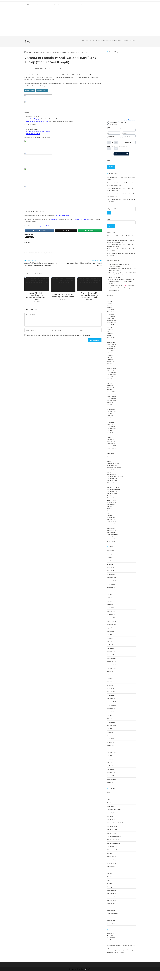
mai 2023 (109, 383)
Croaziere (109, 496)
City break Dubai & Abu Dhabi (115, 476)
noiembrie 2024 (111, 344)
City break (110, 472)
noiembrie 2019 (111, 448)
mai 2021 (109, 418)
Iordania (109, 506)
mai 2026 (109, 305)
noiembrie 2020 (111, 424)
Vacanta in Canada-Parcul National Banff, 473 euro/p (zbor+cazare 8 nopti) (123, 41)
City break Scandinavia (113, 489)
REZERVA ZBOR (30, 91)
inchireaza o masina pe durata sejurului (38, 131)
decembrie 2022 (111, 394)
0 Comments (63, 69)
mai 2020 (109, 435)
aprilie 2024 (110, 359)
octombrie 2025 (111, 320)
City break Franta (112, 478)
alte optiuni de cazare (33, 134)
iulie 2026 (109, 301)
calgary (38, 253)
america (30, 253)
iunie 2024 (110, 355)
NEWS (109, 513)
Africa (108, 457)
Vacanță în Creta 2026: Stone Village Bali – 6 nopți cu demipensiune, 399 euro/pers (122, 281)
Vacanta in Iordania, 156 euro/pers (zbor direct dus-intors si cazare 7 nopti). (89, 295)
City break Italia (111, 483)
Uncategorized (111, 517)
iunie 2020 (110, 433)
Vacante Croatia (111, 519)
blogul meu (53, 219)
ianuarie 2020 (111, 444)
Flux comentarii (111, 937)
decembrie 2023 (111, 368)
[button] (28, 5)
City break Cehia (111, 474)
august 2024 (110, 351)
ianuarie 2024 (111, 366)
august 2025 (110, 325)
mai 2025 (109, 331)
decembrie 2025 (111, 316)
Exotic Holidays (111, 502)
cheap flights (110, 470)
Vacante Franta (111, 526)
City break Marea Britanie (114, 485)
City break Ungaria (112, 493)
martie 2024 (110, 361)
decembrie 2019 (111, 446)
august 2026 (110, 299)
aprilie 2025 (110, 333)
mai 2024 (109, 357)
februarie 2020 (111, 441)
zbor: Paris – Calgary (32, 119)
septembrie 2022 (111, 400)
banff (34, 253)
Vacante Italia (111, 532)
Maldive (109, 509)
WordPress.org (111, 940)
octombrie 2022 (111, 398)
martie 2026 (110, 310)
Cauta (108, 160)
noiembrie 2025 (111, 318)
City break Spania (112, 491)
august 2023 (110, 377)
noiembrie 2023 (111, 370)
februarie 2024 (111, 364)
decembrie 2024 (111, 342)
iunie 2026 (110, 303)
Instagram (40, 226)
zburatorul (28, 69)
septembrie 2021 (111, 411)
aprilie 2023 (110, 385)
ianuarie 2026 (111, 314)
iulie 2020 (109, 430)
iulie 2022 (109, 405)
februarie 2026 (111, 312)
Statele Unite (110, 515)
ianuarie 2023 (111, 392)
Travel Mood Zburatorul (81, 219)
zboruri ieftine (111, 541)
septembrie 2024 (111, 348)
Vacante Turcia (111, 539)
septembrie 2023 (111, 374)
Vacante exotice (50, 69)
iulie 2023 (109, 379)
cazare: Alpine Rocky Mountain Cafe (37, 121)
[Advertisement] (81, 22)
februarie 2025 (111, 338)
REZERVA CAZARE (42, 91)
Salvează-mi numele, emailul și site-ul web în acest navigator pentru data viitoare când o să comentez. (59, 335)
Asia (108, 459)
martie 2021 (110, 420)
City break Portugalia (113, 487)
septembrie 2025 (111, 323)
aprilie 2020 (110, 437)
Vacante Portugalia (112, 534)
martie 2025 (110, 335)
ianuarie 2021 (111, 422)
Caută (108, 219)
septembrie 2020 (111, 428)
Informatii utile (111, 504)
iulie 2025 (109, 327)
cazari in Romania (112, 465)
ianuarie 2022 (111, 409)
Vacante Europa (111, 522)
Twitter (48, 226)
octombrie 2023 (111, 372)
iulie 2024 (109, 353)
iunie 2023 (110, 381)
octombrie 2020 (111, 426)
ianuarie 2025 (111, 340)
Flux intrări (110, 935)
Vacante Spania (111, 537)
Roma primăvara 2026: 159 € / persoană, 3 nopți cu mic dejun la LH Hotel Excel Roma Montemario (122, 275)
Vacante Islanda (111, 530)
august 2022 (110, 402)
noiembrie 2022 (111, 396)
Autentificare (110, 933)
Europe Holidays (111, 498)
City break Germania (112, 480)
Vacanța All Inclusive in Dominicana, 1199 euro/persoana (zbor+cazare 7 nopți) (37, 296)
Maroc (109, 511)
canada (43, 253)
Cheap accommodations (114, 468)
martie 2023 (110, 387)
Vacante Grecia (111, 528)
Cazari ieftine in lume (113, 463)
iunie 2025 (110, 329)
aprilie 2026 (110, 307)
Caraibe (109, 461)
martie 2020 (110, 439)
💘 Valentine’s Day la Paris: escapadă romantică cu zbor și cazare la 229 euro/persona (122, 288)
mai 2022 (109, 407)
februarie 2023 (111, 389)
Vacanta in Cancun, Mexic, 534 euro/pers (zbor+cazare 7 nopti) (63, 296)
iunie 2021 (110, 415)
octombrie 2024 (111, 346)
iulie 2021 (109, 413)
